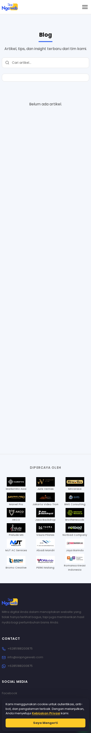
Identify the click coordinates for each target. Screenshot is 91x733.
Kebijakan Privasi (46, 713)
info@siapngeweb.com (25, 657)
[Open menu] (85, 7)
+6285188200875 (20, 648)
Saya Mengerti (45, 723)
